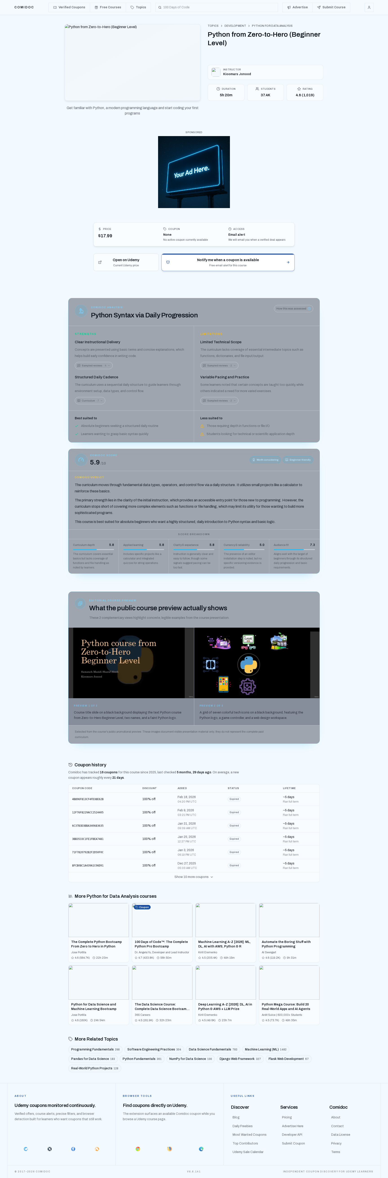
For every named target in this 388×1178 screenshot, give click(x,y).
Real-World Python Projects (94, 1068)
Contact (337, 1126)
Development (235, 25)
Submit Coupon (293, 1143)
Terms (335, 1152)
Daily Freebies (243, 1126)
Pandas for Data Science (93, 1059)
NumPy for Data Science (190, 1059)
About (335, 1117)
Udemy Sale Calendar (248, 1152)
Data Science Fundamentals (213, 1049)
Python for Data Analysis (272, 25)
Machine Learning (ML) (266, 1049)
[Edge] (201, 1149)
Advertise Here (292, 1126)
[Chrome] (138, 1149)
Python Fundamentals (142, 1059)
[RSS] (97, 1149)
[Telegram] (26, 1149)
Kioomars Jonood (237, 74)
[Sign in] (369, 7)
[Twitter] (49, 1149)
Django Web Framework (240, 1059)
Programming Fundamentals (95, 1049)
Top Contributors (245, 1143)
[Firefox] (169, 1149)
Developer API (292, 1134)
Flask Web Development (289, 1059)
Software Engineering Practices (154, 1049)
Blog (236, 1117)
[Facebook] (73, 1149)
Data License (340, 1134)
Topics (213, 25)
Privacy (336, 1143)
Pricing (287, 1117)
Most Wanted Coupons (250, 1134)
